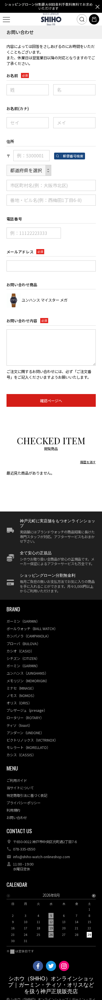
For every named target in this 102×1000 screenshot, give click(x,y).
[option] (51, 919)
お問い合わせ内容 (22, 320)
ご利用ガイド (17, 780)
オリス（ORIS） (19, 703)
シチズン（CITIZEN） (23, 658)
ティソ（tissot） (19, 725)
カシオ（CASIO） (20, 651)
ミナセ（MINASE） (21, 688)
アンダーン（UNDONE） (25, 732)
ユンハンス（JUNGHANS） (27, 673)
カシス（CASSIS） (21, 754)
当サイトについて (20, 787)
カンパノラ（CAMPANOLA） (29, 636)
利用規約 (13, 810)
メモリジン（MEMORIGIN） (28, 680)
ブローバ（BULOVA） (23, 643)
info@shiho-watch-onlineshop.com (41, 856)
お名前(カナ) (18, 108)
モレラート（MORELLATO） (28, 747)
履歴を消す (88, 462)
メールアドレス (20, 251)
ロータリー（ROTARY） (25, 717)
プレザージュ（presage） (27, 710)
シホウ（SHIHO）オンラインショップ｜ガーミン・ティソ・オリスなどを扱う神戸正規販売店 (51, 985)
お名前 (12, 75)
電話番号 (14, 219)
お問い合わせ (17, 817)
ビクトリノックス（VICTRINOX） (32, 740)
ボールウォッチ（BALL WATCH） (32, 628)
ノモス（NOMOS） (21, 695)
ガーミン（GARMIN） (23, 621)
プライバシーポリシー (24, 802)
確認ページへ (51, 400)
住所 (10, 141)
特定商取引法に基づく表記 (27, 795)
